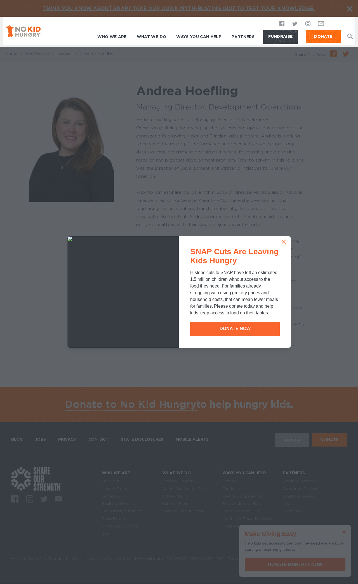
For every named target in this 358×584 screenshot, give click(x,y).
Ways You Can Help (199, 36)
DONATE (323, 36)
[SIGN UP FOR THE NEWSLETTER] (321, 25)
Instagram (308, 24)
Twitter (295, 24)
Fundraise (280, 36)
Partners (243, 36)
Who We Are (112, 36)
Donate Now (235, 328)
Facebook (282, 24)
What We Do (151, 36)
